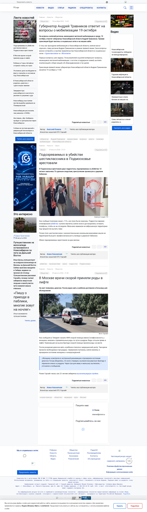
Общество (59, 17)
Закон (57, 146)
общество (58, 397)
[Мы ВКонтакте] (24, 177)
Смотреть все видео (122, 128)
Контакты (101, 8)
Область (53, 456)
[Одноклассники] (99, 122)
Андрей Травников (58, 139)
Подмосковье (85, 264)
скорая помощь (46, 397)
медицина (68, 397)
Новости (40, 8)
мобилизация (45, 142)
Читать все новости (25, 139)
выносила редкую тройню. (88, 374)
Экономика (73, 456)
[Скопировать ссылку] (105, 122)
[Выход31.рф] (122, 21)
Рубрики (53, 450)
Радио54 (72, 8)
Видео (51, 8)
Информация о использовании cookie (119, 472)
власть (91, 139)
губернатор (44, 139)
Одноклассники (51, 53)
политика (99, 139)
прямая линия (72, 139)
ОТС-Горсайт (61, 132)
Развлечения (73, 459)
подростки (73, 264)
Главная (42, 17)
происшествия (54, 264)
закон (65, 264)
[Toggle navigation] (131, 7)
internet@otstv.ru (98, 414)
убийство (54, 224)
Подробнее (135, 506)
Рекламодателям (94, 453)
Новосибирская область (62, 142)
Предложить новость (24, 2)
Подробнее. (126, 494)
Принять (120, 506)
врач (76, 397)
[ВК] (94, 122)
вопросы (83, 139)
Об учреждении (94, 459)
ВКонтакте (66, 53)
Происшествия (73, 453)
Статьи (61, 8)
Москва (83, 397)
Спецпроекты (86, 8)
